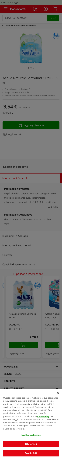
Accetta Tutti (31, 453)
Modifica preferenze (31, 435)
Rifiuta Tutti (31, 444)
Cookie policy (43, 416)
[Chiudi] (58, 393)
